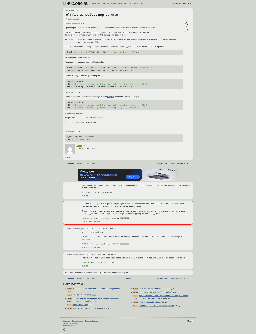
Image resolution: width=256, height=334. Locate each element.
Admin (75, 10)
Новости (96, 3)
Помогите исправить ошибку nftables (87, 308)
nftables (75, 19)
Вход (189, 3)
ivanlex (79, 146)
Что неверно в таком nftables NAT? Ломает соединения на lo (97, 289)
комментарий (78, 229)
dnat (70, 19)
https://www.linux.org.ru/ (70, 325)
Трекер (135, 3)
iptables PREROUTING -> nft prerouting (155, 292)
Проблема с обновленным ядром (81, 163)
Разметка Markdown (91, 321)
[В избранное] (186, 24)
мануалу (110, 97)
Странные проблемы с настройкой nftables (156, 306)
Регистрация (179, 3)
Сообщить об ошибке (70, 323)
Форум (120, 3)
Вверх (190, 321)
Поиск (142, 3)
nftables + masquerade (81, 295)
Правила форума (77, 321)
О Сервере (66, 321)
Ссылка (68, 157)
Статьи (113, 3)
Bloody (85, 262)
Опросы (128, 3)
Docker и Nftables (79, 305)
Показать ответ (87, 221)
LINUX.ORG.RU (76, 3)
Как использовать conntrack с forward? (154, 289)
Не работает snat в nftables (150, 302)
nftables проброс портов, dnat (94, 14)
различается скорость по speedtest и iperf (171, 163)
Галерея (105, 3)
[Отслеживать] (186, 31)
